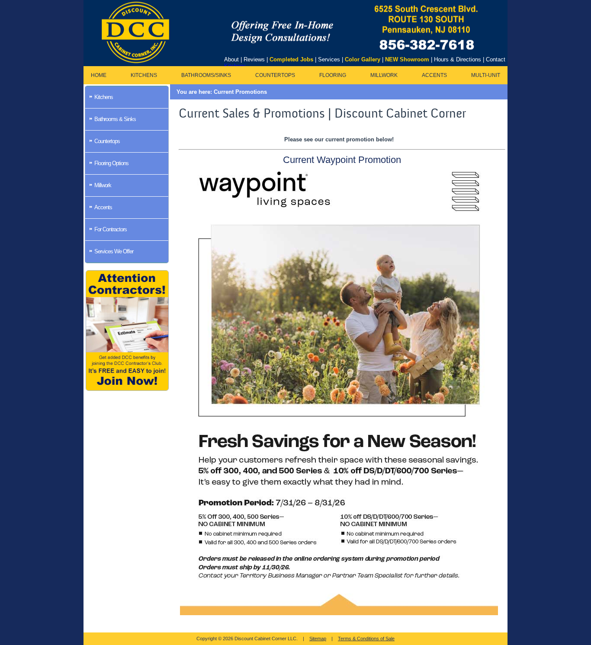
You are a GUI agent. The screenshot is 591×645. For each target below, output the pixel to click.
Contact (495, 59)
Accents (434, 75)
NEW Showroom (407, 59)
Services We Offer (113, 251)
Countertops (275, 75)
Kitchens (144, 75)
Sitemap (317, 638)
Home (98, 75)
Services (329, 59)
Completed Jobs (291, 59)
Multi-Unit (485, 75)
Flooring (332, 75)
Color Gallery (362, 59)
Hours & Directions (457, 59)
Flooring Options (111, 163)
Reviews (254, 59)
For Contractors (110, 229)
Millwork (384, 75)
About (231, 59)
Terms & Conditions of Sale (366, 638)
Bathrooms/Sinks (206, 75)
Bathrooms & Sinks (115, 119)
